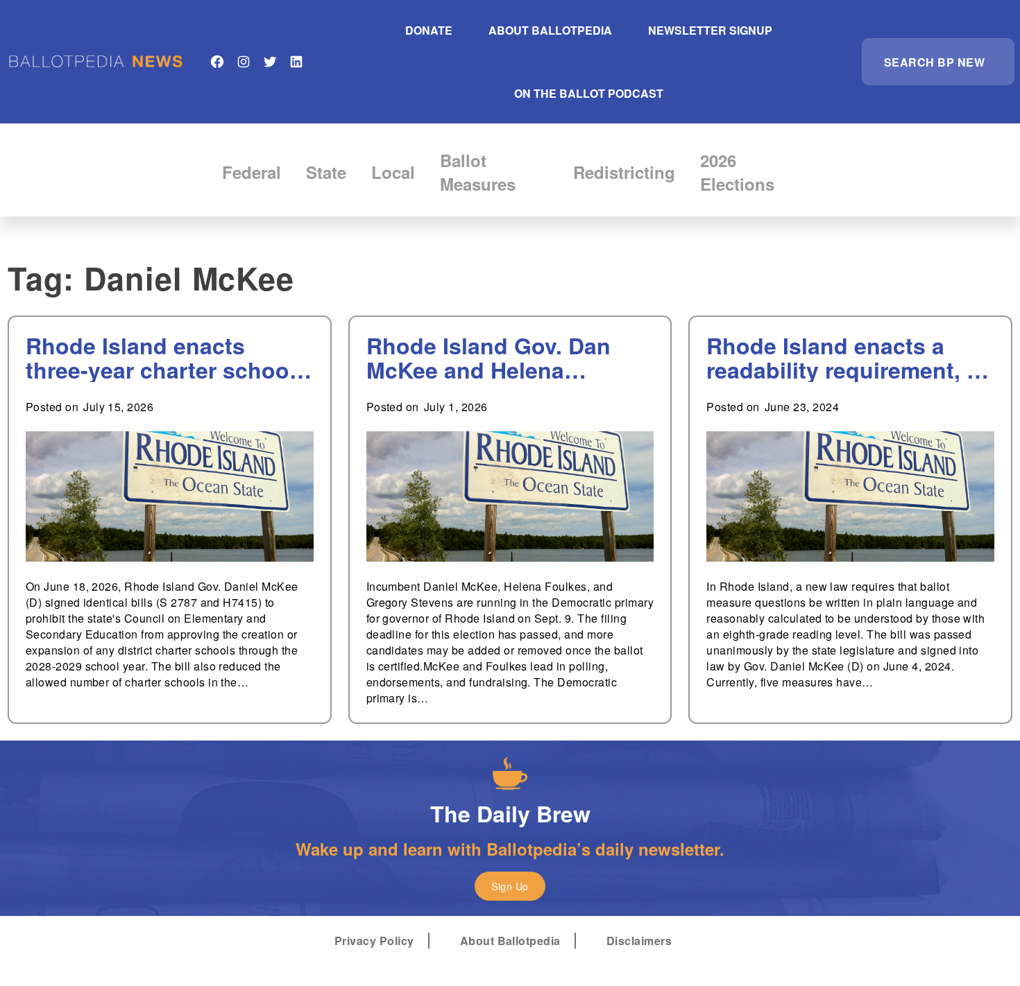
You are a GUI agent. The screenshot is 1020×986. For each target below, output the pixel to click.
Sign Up (509, 886)
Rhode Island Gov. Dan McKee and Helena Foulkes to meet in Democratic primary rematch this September (493, 358)
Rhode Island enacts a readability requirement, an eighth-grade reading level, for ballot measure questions (849, 358)
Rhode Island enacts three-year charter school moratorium (161, 358)
